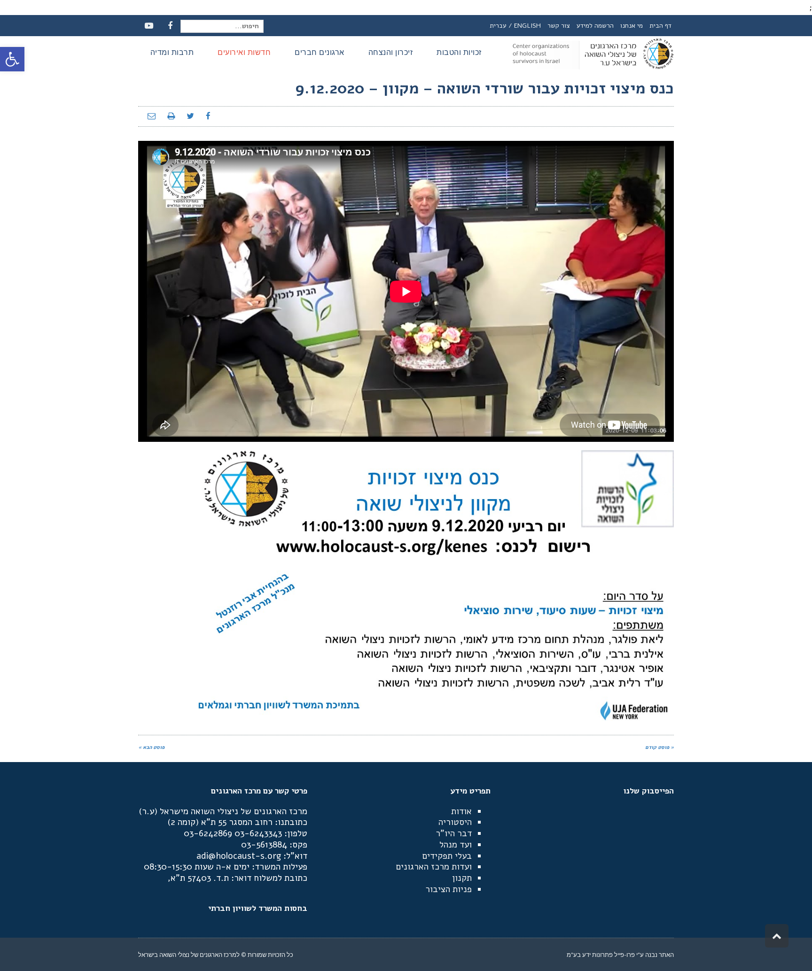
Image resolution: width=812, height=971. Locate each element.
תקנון (462, 878)
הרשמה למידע (595, 25)
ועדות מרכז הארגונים (434, 867)
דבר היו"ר (454, 833)
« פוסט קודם (659, 747)
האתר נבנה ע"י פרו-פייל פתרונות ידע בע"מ (620, 954)
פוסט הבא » (151, 747)
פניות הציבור (448, 889)
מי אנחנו (631, 25)
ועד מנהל (455, 845)
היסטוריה (455, 822)
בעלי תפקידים (447, 856)
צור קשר (558, 25)
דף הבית (660, 25)
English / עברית (515, 25)
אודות (461, 811)
